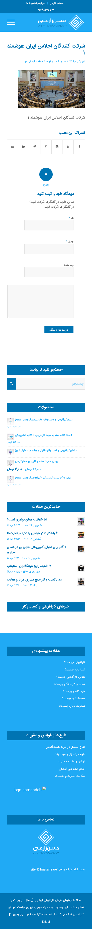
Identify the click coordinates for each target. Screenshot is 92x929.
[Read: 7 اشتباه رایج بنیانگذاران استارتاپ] (81, 568)
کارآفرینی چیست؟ (74, 662)
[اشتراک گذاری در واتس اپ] (45, 147)
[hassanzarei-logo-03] (54, 22)
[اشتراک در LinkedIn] (23, 147)
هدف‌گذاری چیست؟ (73, 698)
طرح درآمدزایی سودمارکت (69, 754)
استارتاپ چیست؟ (75, 669)
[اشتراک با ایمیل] (12, 147)
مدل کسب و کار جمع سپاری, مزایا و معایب (34, 579)
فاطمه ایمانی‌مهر (33, 61)
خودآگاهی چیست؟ (74, 691)
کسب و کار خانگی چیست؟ (69, 684)
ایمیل (69, 241)
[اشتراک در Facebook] (79, 147)
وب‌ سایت (68, 265)
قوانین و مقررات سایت (72, 761)
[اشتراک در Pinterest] (34, 147)
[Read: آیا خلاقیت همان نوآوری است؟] (81, 522)
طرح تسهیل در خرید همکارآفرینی (65, 747)
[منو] (12, 22)
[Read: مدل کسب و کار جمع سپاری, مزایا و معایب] (81, 582)
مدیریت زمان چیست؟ (72, 706)
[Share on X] (57, 147)
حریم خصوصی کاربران (72, 768)
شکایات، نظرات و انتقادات (70, 776)
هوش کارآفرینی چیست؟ (70, 676)
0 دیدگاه (60, 61)
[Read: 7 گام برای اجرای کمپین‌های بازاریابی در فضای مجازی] (81, 549)
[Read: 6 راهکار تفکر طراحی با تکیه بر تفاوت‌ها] (81, 535)
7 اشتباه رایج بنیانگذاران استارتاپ (29, 566)
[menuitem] (56, 3)
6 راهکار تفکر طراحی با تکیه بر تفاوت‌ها (32, 533)
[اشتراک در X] (68, 147)
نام (71, 218)
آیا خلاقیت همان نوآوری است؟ (27, 519)
